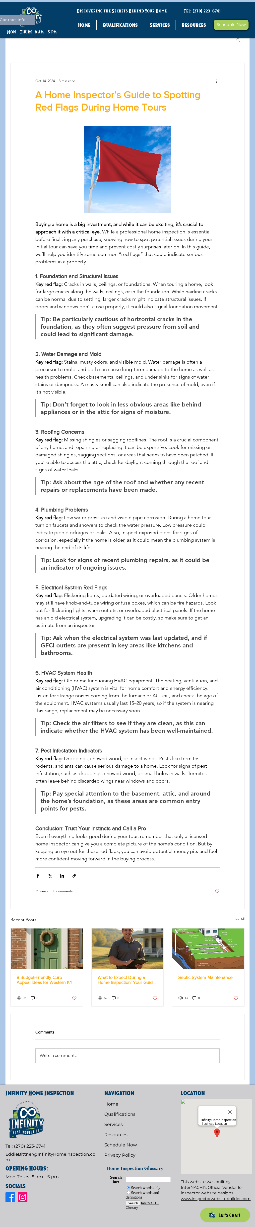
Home (111, 1104)
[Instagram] (22, 1197)
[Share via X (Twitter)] (50, 875)
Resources (116, 1134)
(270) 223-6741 (206, 10)
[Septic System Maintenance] (208, 948)
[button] (194, 25)
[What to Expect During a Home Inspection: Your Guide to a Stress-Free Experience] (128, 948)
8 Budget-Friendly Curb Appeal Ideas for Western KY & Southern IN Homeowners (44, 980)
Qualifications (119, 1114)
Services (113, 1124)
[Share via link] (74, 875)
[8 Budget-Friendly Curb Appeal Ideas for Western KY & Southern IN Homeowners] (47, 948)
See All (239, 919)
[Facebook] (10, 1197)
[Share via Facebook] (37, 875)
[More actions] (217, 81)
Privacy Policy (119, 1155)
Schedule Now (120, 1145)
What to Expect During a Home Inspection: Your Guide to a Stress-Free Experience (126, 980)
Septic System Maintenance (205, 977)
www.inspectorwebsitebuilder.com (216, 1198)
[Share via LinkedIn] (62, 875)
